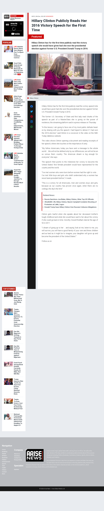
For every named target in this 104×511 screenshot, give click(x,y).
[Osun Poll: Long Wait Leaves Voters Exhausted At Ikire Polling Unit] (8, 79)
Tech (3, 465)
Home (4, 449)
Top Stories (9, 289)
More (3, 474)
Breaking (4, 451)
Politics (4, 459)
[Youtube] (45, 284)
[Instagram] (43, 284)
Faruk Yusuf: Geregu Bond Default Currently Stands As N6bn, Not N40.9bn (18, 368)
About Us (17, 454)
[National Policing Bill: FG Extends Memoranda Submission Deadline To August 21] (8, 413)
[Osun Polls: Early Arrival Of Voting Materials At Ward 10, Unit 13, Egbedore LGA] (8, 62)
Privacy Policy (18, 460)
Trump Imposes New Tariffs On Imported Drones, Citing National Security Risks (18, 386)
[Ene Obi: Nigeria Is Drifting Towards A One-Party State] (8, 331)
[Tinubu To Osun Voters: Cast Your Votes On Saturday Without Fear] (8, 399)
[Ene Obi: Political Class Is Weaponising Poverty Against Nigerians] (8, 345)
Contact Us (17, 458)
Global (4, 453)
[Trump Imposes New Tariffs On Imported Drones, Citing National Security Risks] (8, 378)
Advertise (17, 456)
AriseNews (49, 16)
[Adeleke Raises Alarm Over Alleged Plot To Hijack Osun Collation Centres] (8, 46)
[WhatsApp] (44, 284)
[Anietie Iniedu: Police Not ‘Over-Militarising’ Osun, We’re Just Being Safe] (8, 292)
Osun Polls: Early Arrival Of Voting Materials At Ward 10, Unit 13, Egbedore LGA (18, 68)
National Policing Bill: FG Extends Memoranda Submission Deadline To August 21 (18, 419)
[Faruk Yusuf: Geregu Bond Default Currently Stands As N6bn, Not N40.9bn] (8, 362)
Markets (16, 469)
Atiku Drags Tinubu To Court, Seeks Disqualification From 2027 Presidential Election (19, 101)
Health (4, 467)
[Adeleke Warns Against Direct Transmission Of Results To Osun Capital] (8, 152)
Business (4, 457)
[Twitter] (42, 284)
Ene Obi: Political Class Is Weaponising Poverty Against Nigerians (18, 351)
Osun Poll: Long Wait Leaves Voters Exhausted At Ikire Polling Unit (18, 85)
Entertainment (6, 461)
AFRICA (4, 455)
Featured (37, 36)
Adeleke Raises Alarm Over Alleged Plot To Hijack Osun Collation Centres (18, 52)
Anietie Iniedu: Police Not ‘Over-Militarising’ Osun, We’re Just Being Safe (18, 298)
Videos (4, 470)
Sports (4, 463)
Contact (4, 472)
